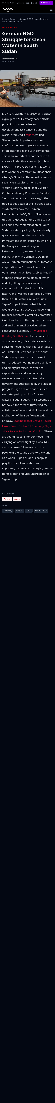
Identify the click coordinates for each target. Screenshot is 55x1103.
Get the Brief (46, 3)
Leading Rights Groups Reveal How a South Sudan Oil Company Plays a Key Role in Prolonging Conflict (26, 426)
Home (4, 19)
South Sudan (41, 510)
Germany (8, 510)
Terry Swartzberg (9, 58)
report (30, 135)
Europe (13, 19)
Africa (13, 27)
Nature (19, 510)
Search (34, 3)
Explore (25, 3)
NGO (29, 510)
